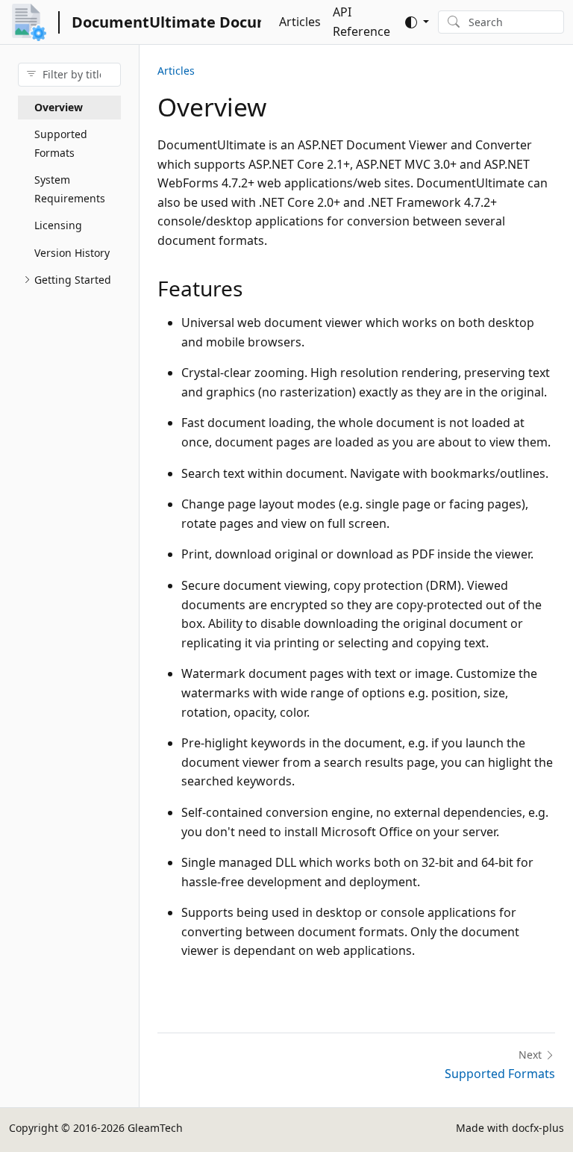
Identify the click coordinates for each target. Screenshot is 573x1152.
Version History (72, 253)
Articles (300, 21)
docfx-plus (538, 1128)
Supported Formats (60, 143)
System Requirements (69, 188)
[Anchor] (257, 288)
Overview (58, 107)
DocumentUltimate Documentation (166, 22)
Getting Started (72, 280)
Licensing (58, 225)
